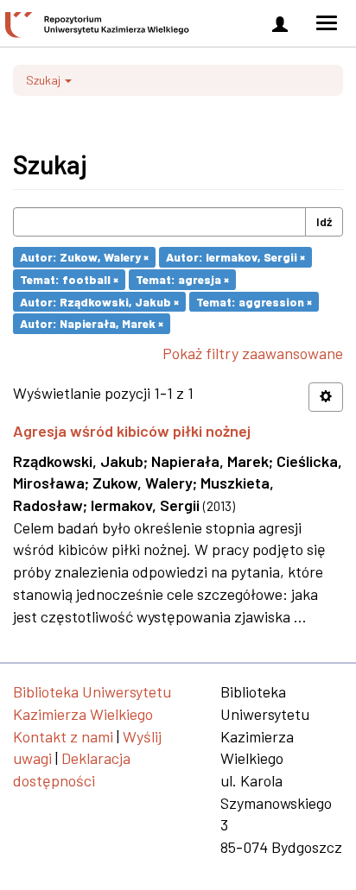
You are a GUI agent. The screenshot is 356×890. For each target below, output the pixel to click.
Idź (324, 221)
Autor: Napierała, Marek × (91, 323)
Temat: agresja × (182, 279)
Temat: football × (69, 279)
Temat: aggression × (254, 301)
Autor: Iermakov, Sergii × (235, 256)
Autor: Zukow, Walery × (84, 256)
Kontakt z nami (63, 736)
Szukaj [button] (44, 80)
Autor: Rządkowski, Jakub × (99, 301)
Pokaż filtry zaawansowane (252, 353)
